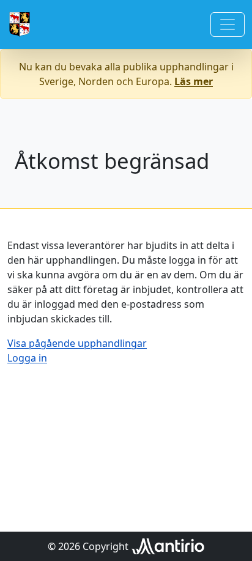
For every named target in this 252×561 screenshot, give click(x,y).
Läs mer (193, 81)
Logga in (27, 358)
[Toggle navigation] (227, 24)
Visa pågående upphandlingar (77, 343)
